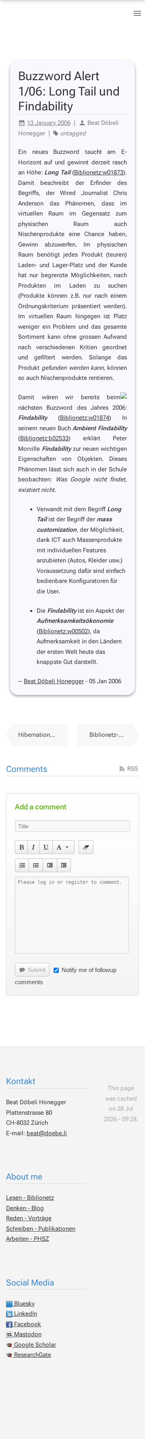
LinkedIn (24, 1313)
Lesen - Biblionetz (30, 1197)
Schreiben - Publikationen (40, 1228)
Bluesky (23, 1303)
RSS (132, 768)
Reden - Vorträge (29, 1218)
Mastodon (26, 1334)
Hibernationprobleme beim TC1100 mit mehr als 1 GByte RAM (43, 734)
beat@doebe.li (47, 1133)
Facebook (26, 1324)
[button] (21, 847)
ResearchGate (31, 1354)
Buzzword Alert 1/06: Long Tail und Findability (69, 91)
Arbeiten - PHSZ (27, 1238)
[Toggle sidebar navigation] (137, 13)
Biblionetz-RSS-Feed (114, 734)
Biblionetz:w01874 (84, 417)
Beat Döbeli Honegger (54, 681)
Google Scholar (34, 1344)
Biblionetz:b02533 (44, 438)
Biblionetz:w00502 (63, 631)
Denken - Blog (25, 1208)
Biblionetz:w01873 (98, 172)
